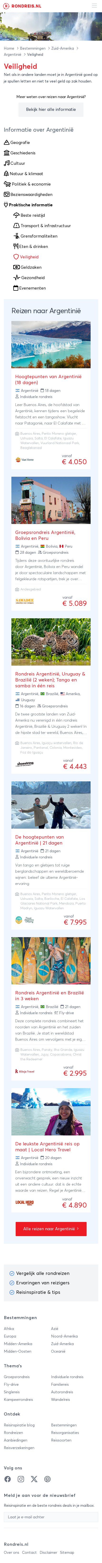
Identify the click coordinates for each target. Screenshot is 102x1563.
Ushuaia (26, 438)
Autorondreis (62, 1392)
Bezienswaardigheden (31, 195)
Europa (10, 1336)
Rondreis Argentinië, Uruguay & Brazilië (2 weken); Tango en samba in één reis (50, 680)
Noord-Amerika (64, 1336)
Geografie (20, 143)
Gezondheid (33, 278)
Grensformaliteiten (39, 236)
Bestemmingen (33, 48)
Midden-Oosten (17, 1351)
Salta (39, 438)
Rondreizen (13, 1433)
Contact (29, 1552)
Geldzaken (31, 267)
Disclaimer (48, 1552)
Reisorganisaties (65, 1433)
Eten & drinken (33, 247)
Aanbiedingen (15, 1440)
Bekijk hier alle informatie (51, 110)
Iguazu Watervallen (49, 908)
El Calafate (52, 438)
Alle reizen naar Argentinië (49, 1229)
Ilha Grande (63, 1050)
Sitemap (67, 1552)
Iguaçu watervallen (56, 743)
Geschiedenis (22, 153)
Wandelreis (60, 1400)
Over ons (11, 1552)
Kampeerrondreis (18, 1400)
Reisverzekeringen (19, 1448)
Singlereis (12, 1392)
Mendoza (66, 903)
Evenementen (32, 288)
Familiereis (60, 1384)
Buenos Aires (30, 433)
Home (9, 48)
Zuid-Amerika (63, 48)
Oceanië (58, 1351)
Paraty (47, 1050)
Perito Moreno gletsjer (59, 433)
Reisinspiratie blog (19, 1425)
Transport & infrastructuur (46, 226)
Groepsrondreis (17, 1377)
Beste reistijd (33, 215)
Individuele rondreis (67, 1377)
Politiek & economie (31, 184)
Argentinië (13, 54)
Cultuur (17, 163)
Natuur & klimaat (26, 174)
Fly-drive (11, 1384)
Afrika (9, 1329)
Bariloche (51, 899)
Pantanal (41, 747)
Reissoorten (61, 1440)
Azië (54, 1329)
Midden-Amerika (18, 1344)
